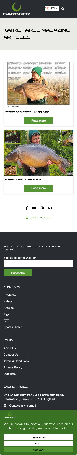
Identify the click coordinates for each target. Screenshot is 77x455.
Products (10, 295)
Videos (8, 301)
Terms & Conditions (16, 361)
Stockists (10, 374)
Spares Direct (13, 327)
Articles (9, 308)
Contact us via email (22, 406)
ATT (6, 321)
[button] (72, 9)
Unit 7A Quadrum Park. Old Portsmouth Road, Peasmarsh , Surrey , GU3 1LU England (34, 397)
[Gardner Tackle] (16, 9)
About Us (10, 348)
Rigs (6, 314)
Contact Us (11, 355)
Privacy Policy (13, 367)
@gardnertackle (38, 217)
